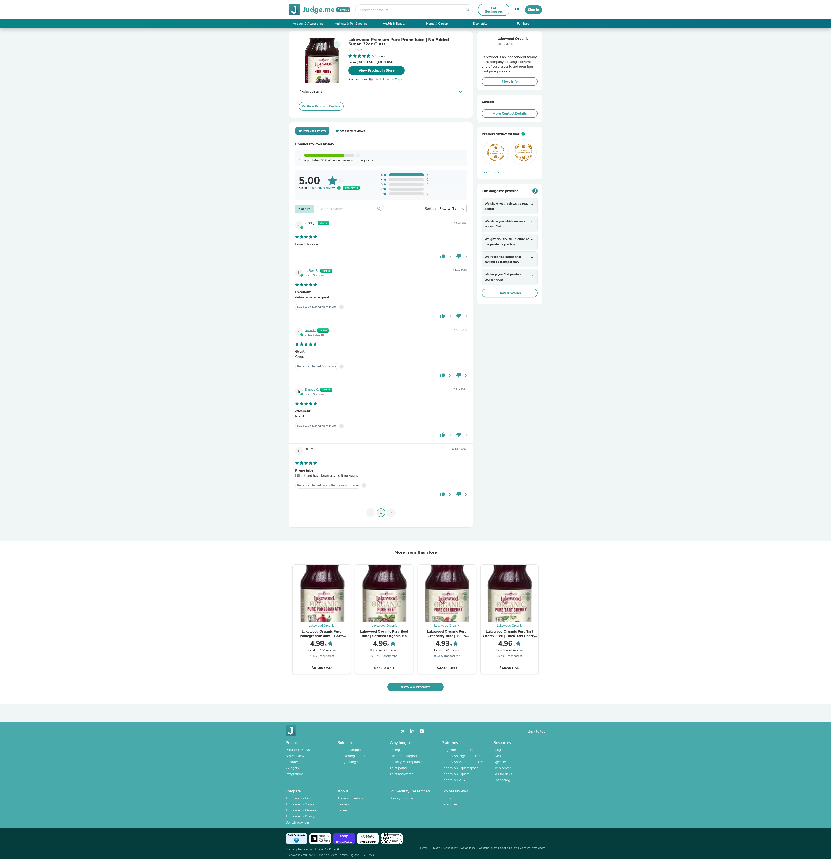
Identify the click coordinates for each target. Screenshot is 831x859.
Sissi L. (310, 330)
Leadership (346, 804)
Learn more (491, 172)
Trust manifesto (401, 774)
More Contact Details (510, 113)
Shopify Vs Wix (453, 780)
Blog (497, 750)
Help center (502, 768)
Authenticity (450, 848)
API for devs (502, 774)
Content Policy (488, 848)
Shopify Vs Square (455, 774)
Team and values (350, 798)
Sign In (533, 9)
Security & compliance (406, 762)
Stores (446, 798)
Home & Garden (437, 24)
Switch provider (297, 822)
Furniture (523, 24)
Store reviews (296, 756)
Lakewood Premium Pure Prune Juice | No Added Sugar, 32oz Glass (398, 42)
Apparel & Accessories (308, 24)
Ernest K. (312, 389)
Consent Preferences (532, 848)
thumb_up (442, 256)
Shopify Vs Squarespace (459, 768)
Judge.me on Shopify (457, 750)
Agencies (500, 762)
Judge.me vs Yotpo (300, 804)
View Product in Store (377, 70)
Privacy (435, 848)
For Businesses (494, 10)
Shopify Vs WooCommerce (462, 762)
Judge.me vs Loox (299, 798)
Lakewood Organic (392, 79)
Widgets (292, 768)
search (467, 9)
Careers (343, 810)
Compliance (468, 848)
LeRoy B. (312, 270)
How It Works (509, 293)
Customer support (403, 756)
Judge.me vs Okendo (301, 810)
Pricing (395, 750)
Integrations (295, 774)
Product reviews (298, 750)
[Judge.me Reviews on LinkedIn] (412, 731)
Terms (423, 848)
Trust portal (398, 768)
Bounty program (402, 798)
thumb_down (458, 256)
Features (292, 762)
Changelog (501, 780)
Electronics (480, 24)
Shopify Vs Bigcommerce (460, 756)
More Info (510, 81)
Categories (449, 804)
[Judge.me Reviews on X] (402, 731)
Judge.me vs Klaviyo (301, 816)
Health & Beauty (394, 24)
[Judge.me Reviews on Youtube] (421, 731)
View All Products (415, 687)
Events (498, 756)
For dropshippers (350, 750)
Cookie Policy (508, 848)
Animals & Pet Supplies (351, 24)
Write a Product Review (321, 106)
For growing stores (352, 762)
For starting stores (351, 756)
